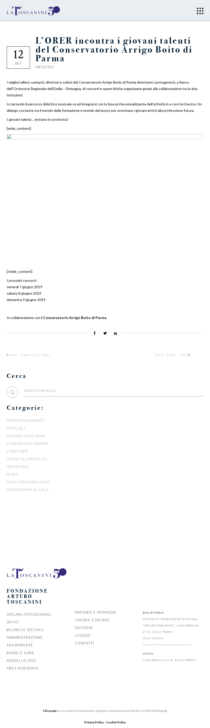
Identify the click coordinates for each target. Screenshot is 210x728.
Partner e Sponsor (95, 612)
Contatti (84, 643)
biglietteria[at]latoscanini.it (168, 644)
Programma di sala (28, 490)
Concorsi (17, 451)
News (12, 474)
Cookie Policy (116, 722)
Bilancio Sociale (25, 630)
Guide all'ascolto (27, 459)
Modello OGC (22, 661)
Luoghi (82, 635)
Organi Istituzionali (29, 614)
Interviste (18, 467)
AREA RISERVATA (22, 668)
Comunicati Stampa (27, 444)
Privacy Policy (94, 722)
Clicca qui (49, 711)
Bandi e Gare (21, 653)
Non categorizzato (28, 482)
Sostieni (84, 628)
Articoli (45, 67)
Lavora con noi (92, 620)
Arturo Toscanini (26, 436)
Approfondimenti (26, 420)
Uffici (13, 622)
